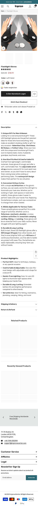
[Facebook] (2, 112)
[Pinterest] (10, 112)
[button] (6, 69)
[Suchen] (8, 6)
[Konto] (30, 6)
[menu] (2, 6)
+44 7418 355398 (11, 441)
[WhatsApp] (21, 112)
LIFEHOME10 (28, 2)
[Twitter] (6, 112)
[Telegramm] (17, 112)
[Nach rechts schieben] (34, 417)
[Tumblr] (13, 112)
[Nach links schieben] (3, 417)
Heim (2, 11)
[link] (34, 94)
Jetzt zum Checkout (19, 102)
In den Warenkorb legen (15, 94)
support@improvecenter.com (15, 443)
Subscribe (31, 477)
